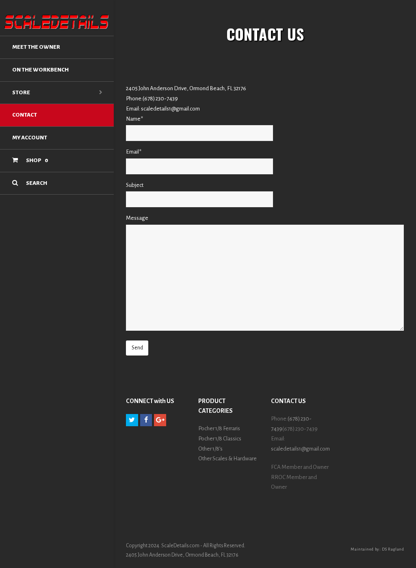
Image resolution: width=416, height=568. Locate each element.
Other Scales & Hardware (227, 458)
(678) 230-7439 (160, 98)
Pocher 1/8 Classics (219, 439)
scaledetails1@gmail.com (170, 109)
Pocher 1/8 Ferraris (219, 428)
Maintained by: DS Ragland (377, 549)
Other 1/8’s (210, 449)
